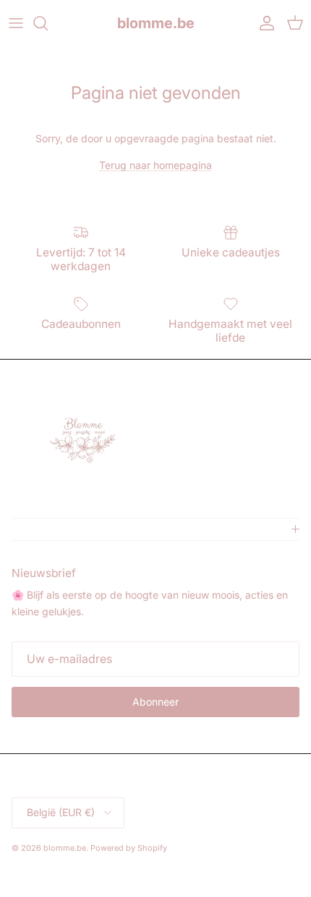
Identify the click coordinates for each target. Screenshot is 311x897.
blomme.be (64, 848)
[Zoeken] (48, 23)
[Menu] (16, 23)
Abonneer (155, 702)
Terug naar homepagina (155, 165)
